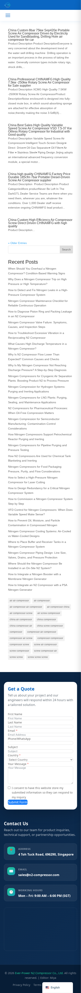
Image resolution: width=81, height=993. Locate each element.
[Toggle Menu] (8, 15)
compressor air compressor (41, 631)
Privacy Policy (21, 985)
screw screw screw (38, 657)
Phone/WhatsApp (19, 739)
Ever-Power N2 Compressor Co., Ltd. (39, 973)
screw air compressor (45, 644)
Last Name (15, 722)
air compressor (42, 600)
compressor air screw (21, 638)
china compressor (46, 619)
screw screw (16, 657)
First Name (15, 714)
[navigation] (57, 987)
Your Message (17, 764)
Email (11, 730)
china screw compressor (50, 625)
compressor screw (19, 644)
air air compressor (19, 600)
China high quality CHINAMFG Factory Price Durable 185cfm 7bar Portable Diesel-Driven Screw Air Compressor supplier (39, 177)
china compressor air (21, 625)
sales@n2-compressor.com (38, 875)
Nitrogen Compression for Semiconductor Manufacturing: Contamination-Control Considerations (34, 423)
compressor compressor (50, 638)
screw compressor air (45, 650)
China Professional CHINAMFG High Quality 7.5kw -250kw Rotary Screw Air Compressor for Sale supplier (39, 82)
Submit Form (17, 802)
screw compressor (19, 650)
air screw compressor (48, 613)
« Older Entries (17, 243)
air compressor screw (21, 613)
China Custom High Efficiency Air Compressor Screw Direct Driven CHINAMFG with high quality (40, 223)
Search (66, 249)
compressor (16, 631)
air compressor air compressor (26, 606)
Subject (13, 747)
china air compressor (21, 619)
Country (13, 755)
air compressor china (58, 606)
